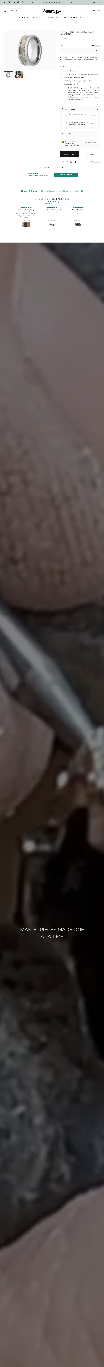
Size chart (97, 45)
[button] (50, 229)
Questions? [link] (96, 161)
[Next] (71, 2)
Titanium (73, 71)
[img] (52, 201)
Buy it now (90, 154)
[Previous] (33, 2)
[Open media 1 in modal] (30, 50)
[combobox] (96, 2)
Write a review (66, 175)
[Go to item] (8, 74)
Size (61, 46)
